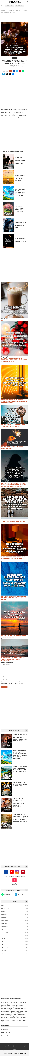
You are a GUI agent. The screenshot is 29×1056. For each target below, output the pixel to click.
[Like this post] (11, 71)
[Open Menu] (1, 6)
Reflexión (8, 9)
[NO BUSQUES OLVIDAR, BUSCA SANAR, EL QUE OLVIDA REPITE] (14, 602)
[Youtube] (16, 1046)
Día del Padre (15, 947)
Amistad (15, 935)
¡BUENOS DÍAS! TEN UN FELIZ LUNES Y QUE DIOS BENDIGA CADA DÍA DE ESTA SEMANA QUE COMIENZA (20, 770)
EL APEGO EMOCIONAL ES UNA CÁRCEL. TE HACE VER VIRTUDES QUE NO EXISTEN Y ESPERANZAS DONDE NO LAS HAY (14, 484)
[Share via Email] (13, 74)
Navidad (15, 944)
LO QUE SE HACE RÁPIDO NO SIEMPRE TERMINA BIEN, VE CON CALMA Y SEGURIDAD (13, 659)
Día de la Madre (15, 908)
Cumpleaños (15, 920)
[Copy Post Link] (7, 74)
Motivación (15, 923)
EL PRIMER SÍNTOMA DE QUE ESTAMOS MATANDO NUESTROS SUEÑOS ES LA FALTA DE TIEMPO (13, 558)
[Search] (27, 2)
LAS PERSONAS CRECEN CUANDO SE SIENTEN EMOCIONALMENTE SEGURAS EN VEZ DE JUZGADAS (14, 401)
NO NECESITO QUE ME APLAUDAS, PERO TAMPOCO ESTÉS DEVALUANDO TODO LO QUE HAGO (13, 598)
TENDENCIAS (19, 6)
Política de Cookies (6, 1032)
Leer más (15, 1054)
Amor (15, 911)
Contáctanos (4, 1029)
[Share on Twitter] (17, 71)
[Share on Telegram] (3, 74)
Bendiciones (15, 950)
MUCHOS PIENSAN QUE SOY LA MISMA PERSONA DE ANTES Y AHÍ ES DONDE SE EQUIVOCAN (20, 177)
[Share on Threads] (10, 74)
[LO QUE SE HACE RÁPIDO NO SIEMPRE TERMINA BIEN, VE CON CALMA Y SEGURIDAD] (14, 639)
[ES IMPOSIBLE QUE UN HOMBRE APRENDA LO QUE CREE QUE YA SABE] (8, 225)
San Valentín (15, 938)
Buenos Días (15, 926)
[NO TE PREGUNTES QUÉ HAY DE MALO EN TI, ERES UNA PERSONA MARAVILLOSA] (14, 489)
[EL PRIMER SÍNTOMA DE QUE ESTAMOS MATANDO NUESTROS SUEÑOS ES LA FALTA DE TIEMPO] (14, 524)
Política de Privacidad (6, 1036)
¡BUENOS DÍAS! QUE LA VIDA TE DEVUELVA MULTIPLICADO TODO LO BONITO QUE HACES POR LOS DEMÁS (20, 737)
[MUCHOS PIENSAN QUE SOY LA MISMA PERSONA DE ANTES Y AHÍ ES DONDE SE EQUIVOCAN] (8, 177)
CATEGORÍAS (9, 6)
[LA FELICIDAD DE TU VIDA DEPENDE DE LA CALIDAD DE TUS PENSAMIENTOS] (8, 209)
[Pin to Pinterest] (20, 71)
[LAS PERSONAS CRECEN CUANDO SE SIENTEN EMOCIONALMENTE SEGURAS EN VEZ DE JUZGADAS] (14, 365)
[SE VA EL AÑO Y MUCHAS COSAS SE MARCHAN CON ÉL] (14, 429)
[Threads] (14, 1049)
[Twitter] (6, 1046)
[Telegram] (22, 1046)
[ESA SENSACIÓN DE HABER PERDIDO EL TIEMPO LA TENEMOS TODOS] (14, 405)
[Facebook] (3, 1046)
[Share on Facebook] (14, 71)
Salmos (15, 953)
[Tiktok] (25, 1046)
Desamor (15, 914)
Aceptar (23, 1053)
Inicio (2, 9)
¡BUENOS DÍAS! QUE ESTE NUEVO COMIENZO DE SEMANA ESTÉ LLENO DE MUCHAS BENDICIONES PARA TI (20, 818)
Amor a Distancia (15, 932)
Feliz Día (15, 929)
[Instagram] (9, 1046)
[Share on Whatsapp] (23, 71)
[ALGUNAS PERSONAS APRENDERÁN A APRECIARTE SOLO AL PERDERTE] (8, 241)
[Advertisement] (14, 18)
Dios (15, 905)
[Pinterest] (13, 1046)
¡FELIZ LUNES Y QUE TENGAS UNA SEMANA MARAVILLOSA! (20, 784)
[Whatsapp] (19, 1046)
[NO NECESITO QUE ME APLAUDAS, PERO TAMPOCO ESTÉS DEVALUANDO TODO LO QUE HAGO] (14, 562)
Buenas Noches (15, 941)
